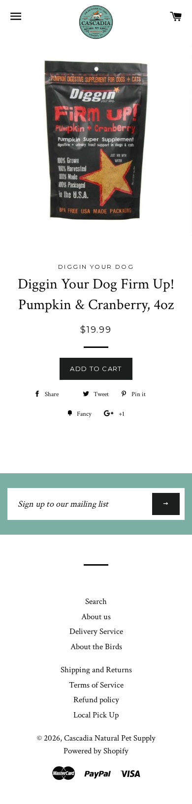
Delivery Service (96, 631)
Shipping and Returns (96, 669)
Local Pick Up (96, 715)
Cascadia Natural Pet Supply (110, 738)
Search (96, 601)
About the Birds (96, 646)
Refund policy (96, 699)
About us (96, 616)
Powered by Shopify (96, 751)
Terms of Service (96, 685)
